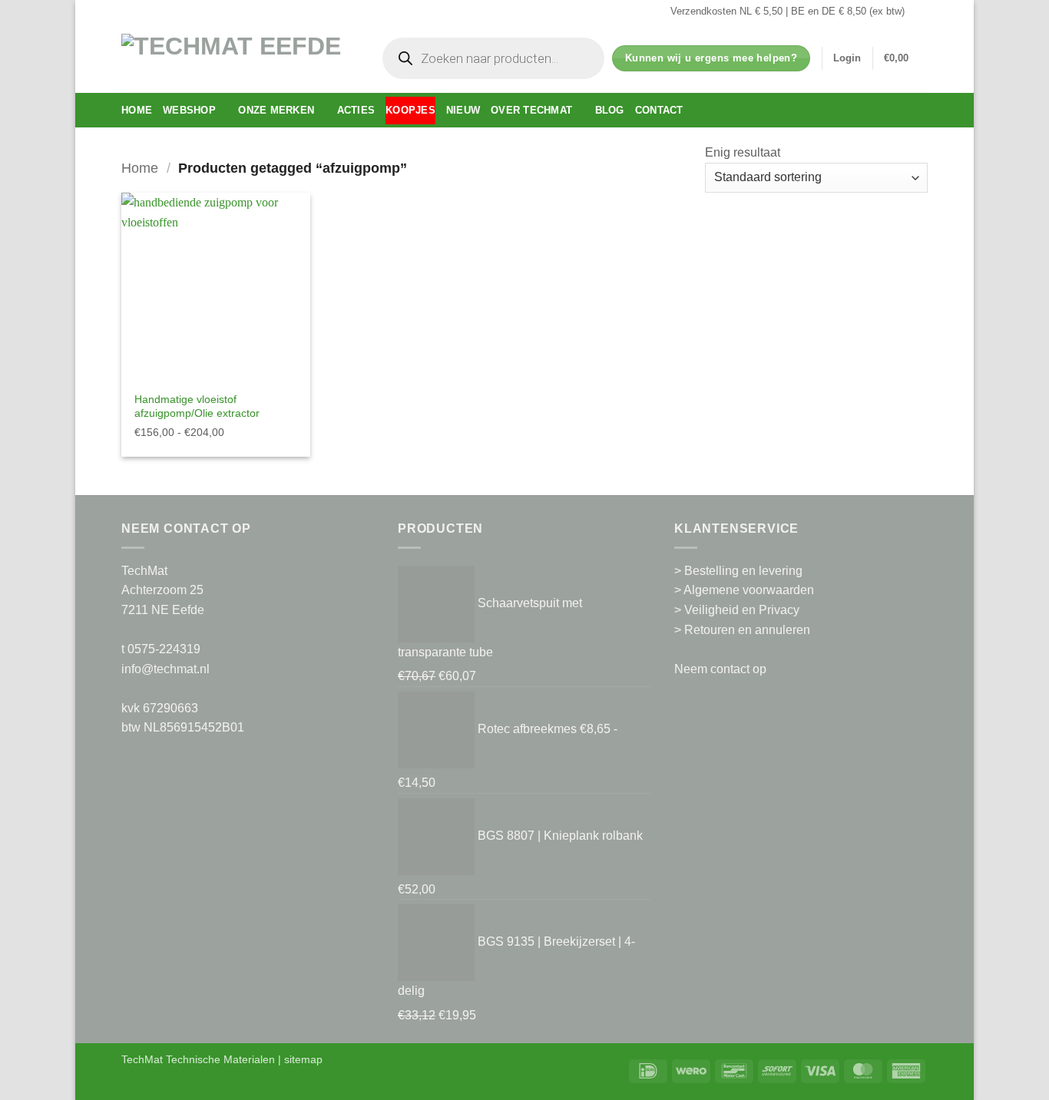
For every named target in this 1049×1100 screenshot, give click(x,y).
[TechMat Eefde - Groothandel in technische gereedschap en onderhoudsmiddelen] (236, 58)
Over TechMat (531, 110)
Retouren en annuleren (747, 629)
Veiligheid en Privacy (741, 609)
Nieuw (463, 110)
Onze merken (276, 110)
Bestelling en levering (743, 570)
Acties (356, 110)
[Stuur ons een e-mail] (920, 11)
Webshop (189, 110)
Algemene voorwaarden (748, 589)
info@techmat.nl (165, 669)
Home (136, 110)
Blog (609, 110)
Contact (659, 110)
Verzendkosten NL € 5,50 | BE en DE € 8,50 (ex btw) (787, 11)
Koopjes (410, 110)
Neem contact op (720, 669)
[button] (847, 58)
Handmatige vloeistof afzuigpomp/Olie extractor (197, 406)
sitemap (303, 1059)
